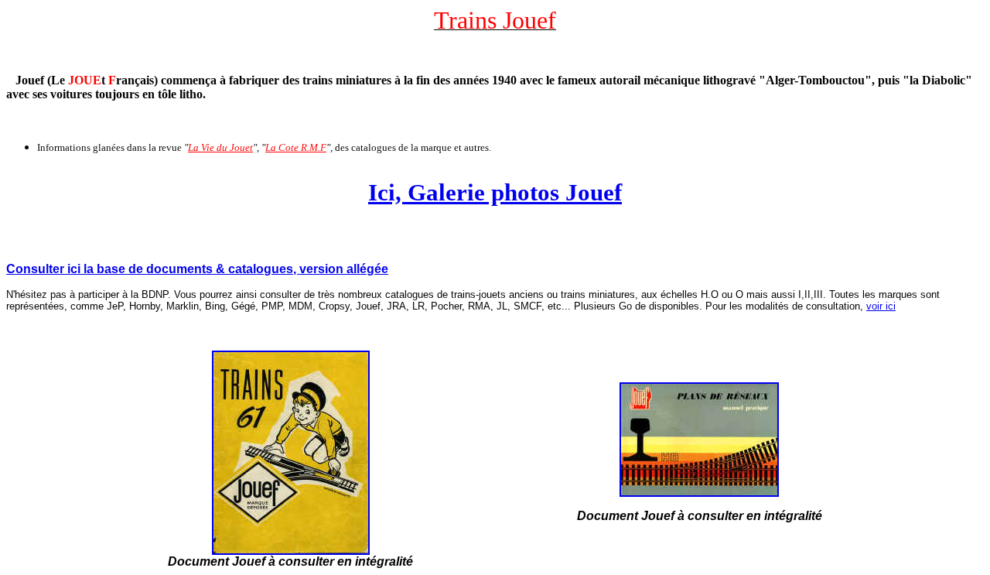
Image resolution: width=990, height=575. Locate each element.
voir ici (881, 306)
